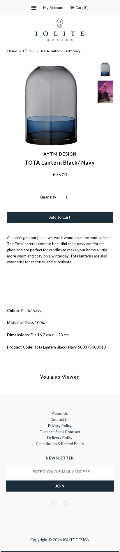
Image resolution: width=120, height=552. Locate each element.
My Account (53, 7)
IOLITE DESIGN (76, 539)
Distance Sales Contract (60, 431)
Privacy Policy (60, 425)
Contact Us (59, 419)
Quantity (48, 197)
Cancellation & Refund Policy (60, 443)
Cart (81, 7)
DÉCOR (29, 51)
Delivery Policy (60, 437)
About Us (60, 413)
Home (12, 51)
